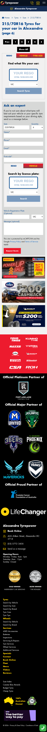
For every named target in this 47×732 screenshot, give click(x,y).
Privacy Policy (15, 241)
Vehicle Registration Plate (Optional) (14, 212)
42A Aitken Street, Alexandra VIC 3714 (24, 537)
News (6, 666)
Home (7, 17)
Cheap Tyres (8, 691)
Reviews (7, 673)
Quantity (34, 124)
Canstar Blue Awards (11, 684)
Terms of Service (31, 241)
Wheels (6, 618)
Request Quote (12, 251)
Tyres (5, 599)
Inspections (7, 637)
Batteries (6, 634)
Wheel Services (9, 647)
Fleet (5, 663)
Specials (7, 653)
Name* (7, 132)
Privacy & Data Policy (17, 725)
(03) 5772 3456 (16, 543)
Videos (6, 669)
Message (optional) (12, 221)
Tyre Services (8, 644)
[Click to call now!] (32, 3)
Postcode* (8, 156)
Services (7, 628)
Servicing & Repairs (11, 640)
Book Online (9, 660)
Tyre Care (7, 612)
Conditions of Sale (32, 725)
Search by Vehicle (10, 602)
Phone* (7, 140)
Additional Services (11, 650)
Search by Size (9, 606)
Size (5, 124)
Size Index (7, 681)
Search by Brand (10, 609)
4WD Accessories (10, 631)
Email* (6, 148)
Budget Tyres (8, 688)
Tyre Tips (6, 615)
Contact (7, 656)
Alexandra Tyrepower (25, 8)
